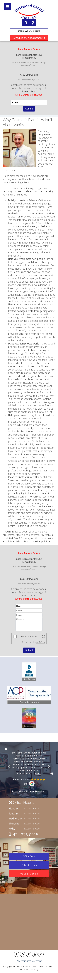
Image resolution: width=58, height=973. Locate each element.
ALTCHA (40, 642)
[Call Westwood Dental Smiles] (25, 22)
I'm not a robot (29, 636)
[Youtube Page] (34, 954)
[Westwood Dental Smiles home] (29, 12)
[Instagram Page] (41, 954)
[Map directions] (32, 22)
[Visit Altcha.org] (43, 637)
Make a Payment (29, 873)
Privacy (34, 969)
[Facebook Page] (16, 954)
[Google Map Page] (22, 954)
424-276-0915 (25, 834)
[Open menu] (7, 6)
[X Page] (28, 954)
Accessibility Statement (29, 961)
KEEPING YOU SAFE (29, 31)
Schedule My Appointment (28, 37)
